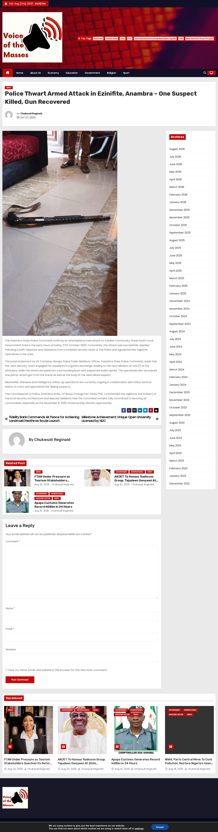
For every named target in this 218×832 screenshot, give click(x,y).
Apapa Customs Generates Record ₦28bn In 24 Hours (54, 504)
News (8, 87)
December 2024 (179, 301)
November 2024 (179, 309)
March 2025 (176, 278)
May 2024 (175, 354)
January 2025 (177, 293)
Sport (126, 72)
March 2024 (176, 369)
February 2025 (178, 286)
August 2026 (177, 149)
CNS (181, 38)
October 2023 (178, 407)
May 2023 (175, 445)
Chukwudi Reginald (31, 113)
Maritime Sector (43, 498)
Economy (53, 72)
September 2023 (179, 415)
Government (92, 72)
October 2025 (178, 225)
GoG (122, 38)
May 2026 (175, 172)
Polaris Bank (111, 38)
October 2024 (178, 316)
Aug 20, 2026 (122, 484)
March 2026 (176, 187)
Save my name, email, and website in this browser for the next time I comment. (57, 670)
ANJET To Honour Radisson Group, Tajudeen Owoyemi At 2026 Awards (135, 480)
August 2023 (176, 423)
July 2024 (175, 339)
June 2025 (175, 255)
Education (72, 72)
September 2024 (180, 324)
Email (10, 629)
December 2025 (179, 210)
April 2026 (175, 179)
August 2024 (177, 331)
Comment (13, 541)
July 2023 (175, 430)
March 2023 (176, 461)
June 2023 (175, 438)
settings (139, 828)
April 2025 (175, 271)
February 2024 (178, 377)
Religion (111, 72)
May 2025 (175, 263)
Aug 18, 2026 (176, 769)
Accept (160, 827)
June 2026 (175, 164)
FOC (130, 38)
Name (10, 608)
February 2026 (178, 195)
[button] (204, 73)
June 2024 (175, 346)
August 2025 (177, 240)
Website (11, 649)
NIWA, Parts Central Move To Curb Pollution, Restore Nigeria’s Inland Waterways (189, 763)
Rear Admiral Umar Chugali (199, 38)
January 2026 (177, 202)
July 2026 (175, 157)
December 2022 (179, 483)
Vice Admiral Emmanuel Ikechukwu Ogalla (155, 38)
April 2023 (175, 453)
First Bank (98, 38)
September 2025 (180, 232)
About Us (35, 72)
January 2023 (177, 476)
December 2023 (179, 392)
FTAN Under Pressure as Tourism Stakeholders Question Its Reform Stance (54, 480)
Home (19, 72)
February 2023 (178, 468)
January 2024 (177, 385)
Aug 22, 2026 (41, 484)
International (137, 472)
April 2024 (175, 362)
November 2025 (179, 217)
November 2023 (179, 400)
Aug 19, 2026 (41, 510)
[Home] (7, 73)
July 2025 (175, 248)
